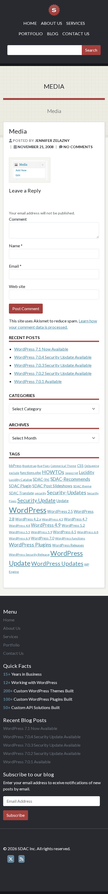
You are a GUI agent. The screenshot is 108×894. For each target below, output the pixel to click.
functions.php (30, 473)
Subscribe (16, 815)
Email (14, 265)
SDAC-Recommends (70, 479)
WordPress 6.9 (19, 538)
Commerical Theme (63, 465)
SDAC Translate (21, 493)
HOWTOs (53, 472)
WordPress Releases (68, 545)
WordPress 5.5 (19, 532)
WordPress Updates (57, 563)
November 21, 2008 (35, 147)
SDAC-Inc (41, 479)
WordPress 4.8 (19, 525)
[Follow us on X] (10, 859)
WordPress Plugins (30, 545)
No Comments (78, 147)
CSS (80, 466)
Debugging (91, 465)
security (40, 493)
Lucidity (86, 472)
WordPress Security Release (29, 554)
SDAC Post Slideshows (52, 485)
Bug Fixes (43, 465)
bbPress (15, 466)
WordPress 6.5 (64, 532)
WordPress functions (70, 538)
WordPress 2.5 (60, 511)
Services (75, 23)
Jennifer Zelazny (52, 140)
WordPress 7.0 (42, 538)
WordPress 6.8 (87, 532)
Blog (52, 33)
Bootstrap (29, 466)
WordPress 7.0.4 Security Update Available (52, 357)
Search (91, 49)
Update (62, 501)
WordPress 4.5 (52, 519)
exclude (14, 473)
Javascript (71, 473)
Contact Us (75, 33)
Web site (17, 286)
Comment (18, 219)
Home (30, 23)
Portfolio (31, 33)
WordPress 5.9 (41, 532)
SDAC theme (82, 486)
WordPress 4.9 (46, 525)
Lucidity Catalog (20, 480)
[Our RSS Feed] (21, 859)
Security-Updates (66, 492)
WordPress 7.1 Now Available (41, 348)
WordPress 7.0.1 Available (38, 381)
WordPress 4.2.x (28, 519)
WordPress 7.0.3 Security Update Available (52, 365)
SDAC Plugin (20, 485)
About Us (51, 23)
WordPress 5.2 (73, 525)
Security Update (36, 500)
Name (14, 245)
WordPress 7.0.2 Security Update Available (52, 373)
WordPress (27, 509)
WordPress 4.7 (75, 519)
